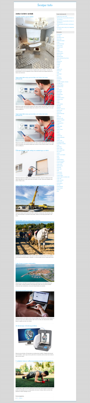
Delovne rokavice (60, 53)
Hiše (58, 75)
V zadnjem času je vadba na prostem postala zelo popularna (34, 361)
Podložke (58, 134)
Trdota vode (59, 178)
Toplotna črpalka (60, 175)
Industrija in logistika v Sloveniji (62, 81)
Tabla (58, 170)
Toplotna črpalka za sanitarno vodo (63, 176)
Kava (58, 88)
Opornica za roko (60, 118)
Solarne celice (59, 164)
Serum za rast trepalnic (61, 154)
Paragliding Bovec (60, 123)
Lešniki (58, 100)
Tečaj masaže (59, 172)
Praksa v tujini (59, 140)
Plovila (58, 132)
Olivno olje (59, 116)
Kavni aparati (59, 89)
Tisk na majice (59, 173)
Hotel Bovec (59, 77)
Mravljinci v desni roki (61, 108)
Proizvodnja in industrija (61, 143)
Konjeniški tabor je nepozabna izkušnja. (28, 220)
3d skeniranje (59, 34)
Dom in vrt (59, 59)
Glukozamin (59, 70)
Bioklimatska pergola (60, 40)
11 (19, 398)
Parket (58, 124)
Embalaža (59, 62)
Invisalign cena (59, 83)
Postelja (58, 138)
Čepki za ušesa (60, 45)
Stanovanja (59, 167)
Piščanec (58, 127)
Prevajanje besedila (60, 142)
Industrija (58, 80)
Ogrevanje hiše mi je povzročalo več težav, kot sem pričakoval (32, 78)
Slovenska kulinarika (60, 161)
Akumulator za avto (60, 37)
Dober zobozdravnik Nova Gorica (63, 58)
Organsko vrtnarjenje (60, 119)
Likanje (58, 102)
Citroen (58, 50)
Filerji (58, 67)
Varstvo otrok (59, 181)
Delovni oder (59, 54)
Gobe (58, 72)
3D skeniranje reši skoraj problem (26, 326)
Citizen (58, 48)
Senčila (58, 153)
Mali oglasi (59, 105)
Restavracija (59, 146)
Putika (58, 145)
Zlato (58, 191)
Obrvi (58, 115)
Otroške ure (59, 121)
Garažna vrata (59, 69)
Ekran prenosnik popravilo (24, 290)
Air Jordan (59, 35)
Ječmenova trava (60, 86)
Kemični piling (59, 91)
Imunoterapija (59, 78)
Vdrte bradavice (60, 183)
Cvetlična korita (60, 51)
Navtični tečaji (59, 110)
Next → (21, 398)
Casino (58, 42)
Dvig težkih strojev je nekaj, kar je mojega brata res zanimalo (35, 185)
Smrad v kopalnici (60, 162)
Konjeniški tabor (60, 94)
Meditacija (59, 107)
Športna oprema (60, 165)
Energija (58, 64)
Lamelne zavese (60, 99)
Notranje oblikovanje (60, 113)
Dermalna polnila (60, 56)
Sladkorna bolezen (60, 159)
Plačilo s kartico (60, 129)
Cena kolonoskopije (60, 43)
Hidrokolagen (59, 73)
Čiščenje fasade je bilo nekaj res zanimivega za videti (32, 150)
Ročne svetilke (59, 148)
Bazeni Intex (59, 39)
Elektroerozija (59, 61)
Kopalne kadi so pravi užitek (24, 17)
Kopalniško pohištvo (60, 97)
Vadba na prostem (60, 180)
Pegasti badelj (59, 126)
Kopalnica (58, 96)
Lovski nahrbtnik (60, 104)
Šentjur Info (45, 5)
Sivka (58, 156)
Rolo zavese (59, 151)
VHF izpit (58, 184)
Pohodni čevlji (59, 135)
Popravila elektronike (60, 137)
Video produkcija (60, 186)
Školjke (58, 157)
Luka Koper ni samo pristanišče (26, 263)
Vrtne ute (58, 189)
